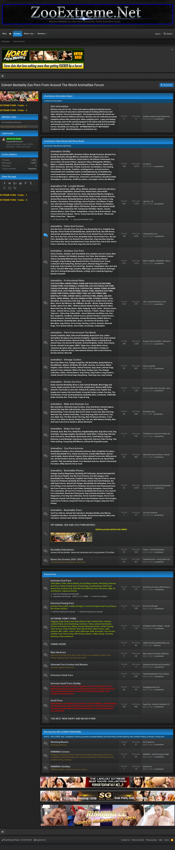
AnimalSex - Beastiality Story (66, 510)
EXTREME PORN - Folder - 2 (13, 110)
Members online (9, 117)
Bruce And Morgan (150, 606)
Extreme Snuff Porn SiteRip (66, 683)
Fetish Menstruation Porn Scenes (156, 674)
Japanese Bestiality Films (83, 219)
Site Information (59, 106)
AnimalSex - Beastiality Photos (67, 470)
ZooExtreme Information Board (58, 96)
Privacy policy (151, 840)
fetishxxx (157, 645)
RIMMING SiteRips (60, 766)
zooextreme (159, 119)
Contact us (125, 840)
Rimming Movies (59, 742)
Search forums (19, 41)
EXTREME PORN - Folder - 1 (13, 105)
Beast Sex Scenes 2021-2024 (67, 559)
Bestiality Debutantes (62, 549)
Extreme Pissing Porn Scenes (91, 612)
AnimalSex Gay (149, 412)
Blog (4, 34)
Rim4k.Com (147, 767)
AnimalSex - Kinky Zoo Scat (65, 428)
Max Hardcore (58, 652)
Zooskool (147, 164)
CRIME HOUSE (58, 644)
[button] (35, 33)
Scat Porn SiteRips (100, 596)
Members (41, 34)
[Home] (2, 76)
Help (160, 840)
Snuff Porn (56, 700)
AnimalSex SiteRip (60, 151)
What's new (28, 34)
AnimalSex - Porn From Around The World (73, 332)
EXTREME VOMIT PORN (63, 618)
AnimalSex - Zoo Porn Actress (67, 448)
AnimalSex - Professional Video (67, 280)
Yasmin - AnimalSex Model (153, 550)
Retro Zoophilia (149, 366)
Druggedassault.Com (151, 687)
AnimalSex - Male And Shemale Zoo (70, 404)
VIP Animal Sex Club (60, 219)
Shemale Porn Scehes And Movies (69, 664)
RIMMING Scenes (60, 751)
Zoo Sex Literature (150, 513)
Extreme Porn (50, 574)
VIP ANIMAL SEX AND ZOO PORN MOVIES (73, 524)
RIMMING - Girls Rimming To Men (156, 754)
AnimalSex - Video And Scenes (67, 226)
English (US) (41, 840)
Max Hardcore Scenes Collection (156, 654)
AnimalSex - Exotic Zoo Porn (66, 381)
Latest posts (8, 133)
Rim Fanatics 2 (148, 742)
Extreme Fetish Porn (62, 675)
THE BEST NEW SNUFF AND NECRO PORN (73, 718)
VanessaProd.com (150, 234)
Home (10, 33)
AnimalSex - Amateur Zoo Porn (67, 250)
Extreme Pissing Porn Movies (64, 612)
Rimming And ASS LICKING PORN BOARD (62, 732)
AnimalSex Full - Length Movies (67, 186)
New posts (6, 41)
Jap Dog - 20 (148, 201)
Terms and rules (138, 840)
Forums (17, 34)
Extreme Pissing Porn (62, 603)
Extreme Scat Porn (61, 580)
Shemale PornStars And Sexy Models (157, 665)
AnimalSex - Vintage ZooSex (66, 359)
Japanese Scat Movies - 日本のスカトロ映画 (70, 596)
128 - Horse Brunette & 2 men (154, 302)
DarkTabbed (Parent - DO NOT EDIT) (18, 840)
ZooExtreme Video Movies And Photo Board (64, 141)
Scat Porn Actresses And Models (66, 594)
